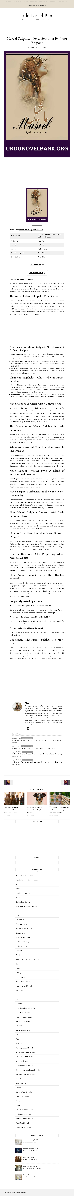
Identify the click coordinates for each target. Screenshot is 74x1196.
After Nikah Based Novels (25, 875)
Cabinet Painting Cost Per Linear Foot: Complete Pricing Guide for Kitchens (37, 741)
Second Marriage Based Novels (28, 1070)
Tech (37, 5)
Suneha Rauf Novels (24, 1092)
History (18, 973)
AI (16, 884)
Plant (18, 1039)
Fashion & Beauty (22, 942)
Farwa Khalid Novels (23, 937)
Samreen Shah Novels (24, 1066)
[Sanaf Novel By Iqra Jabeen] (65, 782)
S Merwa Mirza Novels (24, 1057)
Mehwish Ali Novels (23, 1021)
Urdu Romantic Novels (37, 34)
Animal (18, 889)
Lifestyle (31, 5)
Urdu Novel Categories (28, 2)
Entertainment (21, 924)
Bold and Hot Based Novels (26, 906)
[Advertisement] (37, 173)
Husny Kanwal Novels (24, 986)
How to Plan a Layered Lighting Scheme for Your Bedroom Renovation (37, 763)
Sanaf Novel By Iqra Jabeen (31, 230)
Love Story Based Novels (25, 1008)
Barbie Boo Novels (23, 902)
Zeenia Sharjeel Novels (24, 1127)
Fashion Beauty (22, 946)
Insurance (19, 990)
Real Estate (20, 1043)
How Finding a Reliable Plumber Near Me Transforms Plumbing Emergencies (37, 755)
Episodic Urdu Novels (24, 928)
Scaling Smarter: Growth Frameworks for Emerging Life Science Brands (31, 1150)
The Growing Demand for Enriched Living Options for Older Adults (59, 810)
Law (17, 995)
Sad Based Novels (22, 1061)
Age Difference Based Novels (27, 880)
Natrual (19, 1026)
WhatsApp (21, 279)
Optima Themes (21, 1192)
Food (18, 955)
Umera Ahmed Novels (24, 1110)
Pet (17, 1035)
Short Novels (21, 1083)
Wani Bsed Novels (22, 1123)
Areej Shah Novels (23, 893)
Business (65, 2)
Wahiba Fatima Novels (24, 1119)
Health (18, 968)
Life (17, 999)
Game (18, 964)
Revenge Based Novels (24, 1048)
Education (20, 920)
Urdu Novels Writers (47, 2)
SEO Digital (20, 1079)
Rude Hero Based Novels (25, 1052)
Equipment (20, 933)
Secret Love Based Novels (26, 1074)
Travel (18, 1105)
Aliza (44, 47)
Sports (18, 1088)
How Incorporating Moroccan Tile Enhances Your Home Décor (35, 748)
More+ (42, 5)
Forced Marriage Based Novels (27, 959)
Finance (19, 951)
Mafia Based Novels (23, 1012)
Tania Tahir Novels (23, 1096)
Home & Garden (22, 977)
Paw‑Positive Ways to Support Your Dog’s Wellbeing (34, 810)
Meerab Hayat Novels (24, 1017)
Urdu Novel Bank (37, 15)
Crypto (18, 915)
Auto (59, 2)
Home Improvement (12, 2)
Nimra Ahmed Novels (24, 1030)
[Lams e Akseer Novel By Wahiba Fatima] (8, 782)
